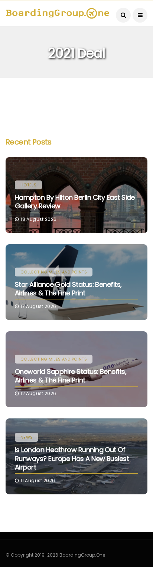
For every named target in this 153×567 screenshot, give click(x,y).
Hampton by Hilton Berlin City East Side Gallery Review (75, 201)
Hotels (28, 185)
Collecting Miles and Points (53, 272)
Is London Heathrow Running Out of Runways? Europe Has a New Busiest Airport (72, 458)
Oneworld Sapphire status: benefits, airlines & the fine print (70, 376)
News (26, 437)
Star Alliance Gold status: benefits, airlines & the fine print (68, 289)
